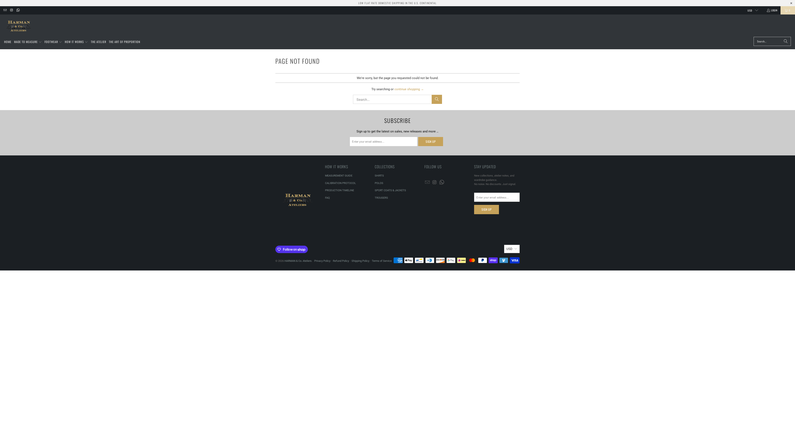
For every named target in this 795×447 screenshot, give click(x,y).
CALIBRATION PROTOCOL (340, 183)
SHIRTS (379, 175)
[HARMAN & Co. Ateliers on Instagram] (11, 10)
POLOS (379, 183)
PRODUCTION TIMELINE (339, 190)
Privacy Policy (322, 260)
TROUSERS (381, 197)
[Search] (786, 41)
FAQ (327, 197)
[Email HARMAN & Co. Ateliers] (5, 10)
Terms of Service (382, 260)
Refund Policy (341, 260)
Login (774, 10)
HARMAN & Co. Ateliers (298, 260)
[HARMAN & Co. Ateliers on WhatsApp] (18, 10)
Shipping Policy (360, 260)
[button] (28, 42)
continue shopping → (409, 89)
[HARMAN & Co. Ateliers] (19, 27)
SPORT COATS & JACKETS (390, 190)
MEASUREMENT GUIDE (338, 175)
